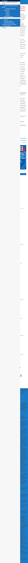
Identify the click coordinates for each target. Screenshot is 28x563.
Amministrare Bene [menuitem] (8, 16)
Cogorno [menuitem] (7, 13)
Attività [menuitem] (3, 4)
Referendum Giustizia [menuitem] (10, 8)
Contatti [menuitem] (6, 19)
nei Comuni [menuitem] (6, 10)
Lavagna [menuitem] (7, 15)
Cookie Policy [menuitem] (7, 26)
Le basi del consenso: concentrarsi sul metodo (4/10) (20, 140)
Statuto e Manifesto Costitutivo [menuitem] (9, 2)
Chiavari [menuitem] (7, 11)
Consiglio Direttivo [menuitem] (8, 21)
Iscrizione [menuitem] (4, 27)
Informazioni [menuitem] (5, 18)
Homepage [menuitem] (4, 0)
